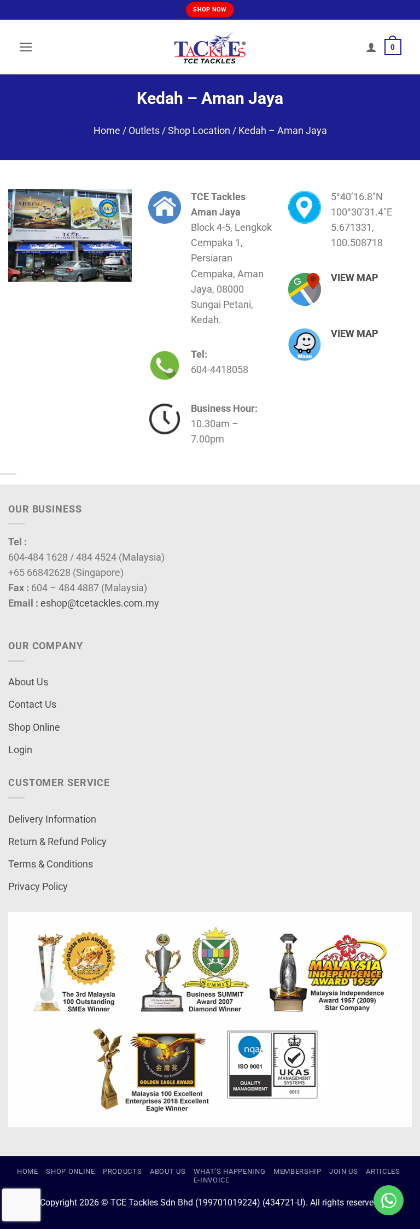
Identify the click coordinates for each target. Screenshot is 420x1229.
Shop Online (34, 727)
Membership (297, 1171)
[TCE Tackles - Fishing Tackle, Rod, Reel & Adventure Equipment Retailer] (210, 47)
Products (122, 1171)
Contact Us (32, 704)
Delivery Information (52, 819)
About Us (28, 682)
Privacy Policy (38, 886)
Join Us (343, 1171)
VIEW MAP (354, 277)
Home (107, 130)
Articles (383, 1171)
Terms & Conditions (50, 864)
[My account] (371, 47)
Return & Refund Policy (57, 841)
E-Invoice (212, 1180)
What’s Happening (230, 1171)
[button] (26, 47)
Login (20, 749)
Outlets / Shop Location (179, 130)
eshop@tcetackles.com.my (99, 603)
